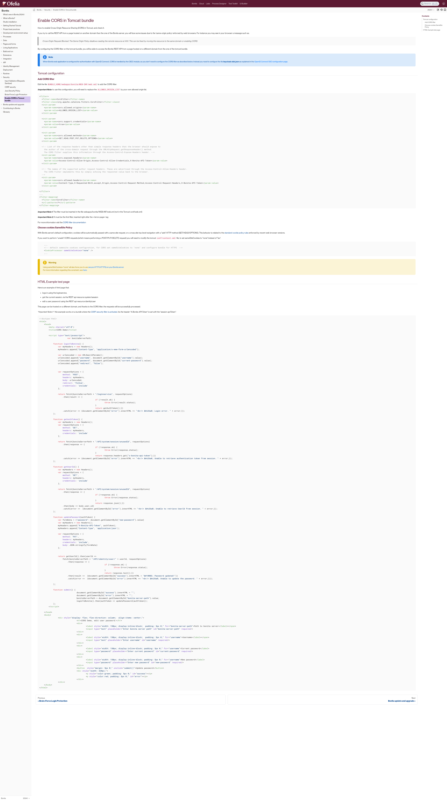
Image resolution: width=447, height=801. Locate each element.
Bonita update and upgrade (13, 104)
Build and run (8, 51)
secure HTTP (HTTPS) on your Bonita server (106, 267)
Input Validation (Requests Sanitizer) (15, 82)
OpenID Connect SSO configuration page (271, 62)
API (4, 62)
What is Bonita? (9, 18)
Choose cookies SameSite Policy (433, 26)
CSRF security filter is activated (104, 312)
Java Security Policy (12, 91)
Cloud (201, 4)
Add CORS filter (430, 22)
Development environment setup (15, 33)
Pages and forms (9, 44)
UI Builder (243, 4)
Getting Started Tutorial (12, 25)
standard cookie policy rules (236, 233)
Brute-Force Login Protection (16, 94)
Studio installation (10, 22)
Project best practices (11, 29)
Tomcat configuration (430, 19)
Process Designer (219, 4)
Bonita (194, 4)
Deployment (8, 70)
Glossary (6, 112)
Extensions (7, 55)
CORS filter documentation (74, 222)
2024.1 (430, 10)
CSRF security (10, 87)
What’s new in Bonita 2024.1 (13, 14)
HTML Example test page (431, 30)
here (85, 270)
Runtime (6, 73)
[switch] (443, 3)
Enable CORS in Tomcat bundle (14, 99)
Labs (208, 4)
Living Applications (10, 48)
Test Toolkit (233, 4)
